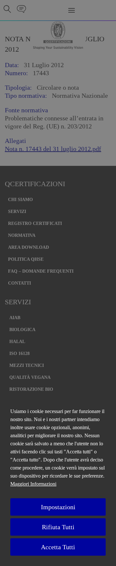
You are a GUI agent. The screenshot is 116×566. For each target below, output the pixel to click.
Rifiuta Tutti (58, 527)
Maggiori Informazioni (33, 484)
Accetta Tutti (58, 547)
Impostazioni (58, 506)
